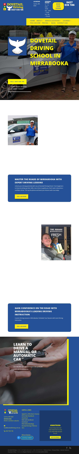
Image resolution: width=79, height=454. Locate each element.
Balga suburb (59, 146)
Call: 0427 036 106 (17, 81)
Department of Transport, (20, 246)
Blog (53, 23)
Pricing (45, 23)
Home (32, 21)
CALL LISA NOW (21, 196)
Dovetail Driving (12, 450)
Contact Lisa (62, 23)
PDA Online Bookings (28, 424)
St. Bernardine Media (42, 452)
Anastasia (55, 425)
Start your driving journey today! (19, 88)
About (39, 21)
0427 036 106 (70, 3)
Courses (66, 21)
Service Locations (52, 21)
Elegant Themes (27, 452)
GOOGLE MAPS (27, 438)
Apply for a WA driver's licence (30, 414)
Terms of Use (47, 450)
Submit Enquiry (60, 382)
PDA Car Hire (35, 23)
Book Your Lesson (58, 6)
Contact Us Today (21, 396)
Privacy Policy (55, 450)
